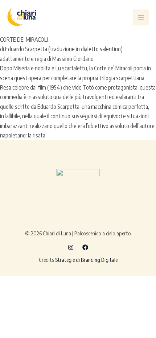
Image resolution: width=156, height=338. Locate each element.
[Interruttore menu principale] (141, 17)
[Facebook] (85, 247)
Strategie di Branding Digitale (86, 259)
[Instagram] (71, 247)
